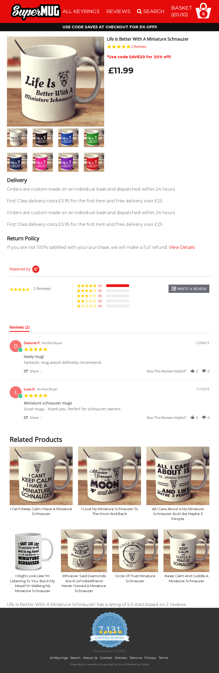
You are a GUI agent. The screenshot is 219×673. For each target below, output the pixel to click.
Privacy (150, 658)
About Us (90, 658)
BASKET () (181, 11)
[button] (189, 289)
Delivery (121, 658)
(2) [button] (99, 286)
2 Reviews (138, 46)
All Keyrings (81, 11)
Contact (106, 658)
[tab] (19, 328)
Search (75, 658)
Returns (136, 658)
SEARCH (153, 11)
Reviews (118, 11)
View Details (182, 247)
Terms (163, 658)
